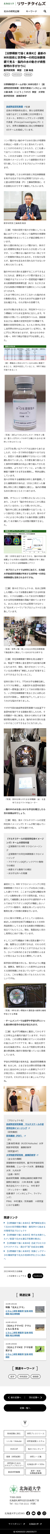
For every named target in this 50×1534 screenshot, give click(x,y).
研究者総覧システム (35, 1441)
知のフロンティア (35, 1448)
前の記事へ (16, 1397)
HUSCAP (14, 1448)
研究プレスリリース (35, 1433)
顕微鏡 (28, 74)
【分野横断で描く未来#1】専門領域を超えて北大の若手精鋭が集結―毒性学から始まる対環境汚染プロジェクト (25, 1226)
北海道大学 (34, 1523)
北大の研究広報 (11, 11)
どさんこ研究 (11, 1311)
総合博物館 (15, 1313)
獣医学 (21, 1311)
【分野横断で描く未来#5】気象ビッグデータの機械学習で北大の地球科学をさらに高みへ (25, 1254)
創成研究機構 (14, 1471)
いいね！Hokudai (14, 1441)
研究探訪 (17, 74)
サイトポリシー (15, 1523)
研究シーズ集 (36, 1456)
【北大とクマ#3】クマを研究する (19, 1349)
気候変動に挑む (14, 1433)
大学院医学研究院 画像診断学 (20, 1154)
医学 (7, 74)
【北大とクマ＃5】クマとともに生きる (18, 1327)
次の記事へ (34, 1397)
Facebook (37, 1275)
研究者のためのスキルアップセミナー (14, 1464)
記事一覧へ (25, 1407)
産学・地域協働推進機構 (36, 1471)
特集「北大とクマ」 (16, 1307)
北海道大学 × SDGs (35, 1464)
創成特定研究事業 (14, 106)
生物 (26, 1311)
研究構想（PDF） (14, 1135)
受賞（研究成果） (14, 1456)
